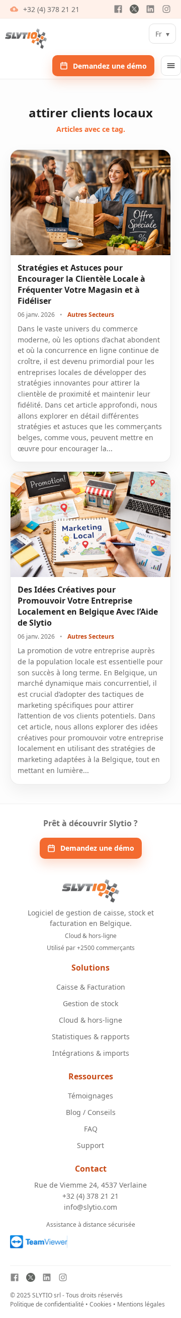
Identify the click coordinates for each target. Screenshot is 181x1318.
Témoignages (90, 1095)
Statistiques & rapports (91, 1036)
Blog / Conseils (91, 1112)
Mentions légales (141, 1304)
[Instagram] (166, 9)
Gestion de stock (90, 1003)
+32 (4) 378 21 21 (51, 9)
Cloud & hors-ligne (90, 1020)
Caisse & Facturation (90, 987)
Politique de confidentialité (47, 1304)
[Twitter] (134, 9)
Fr (162, 34)
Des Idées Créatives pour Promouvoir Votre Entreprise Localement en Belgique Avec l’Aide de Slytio (88, 606)
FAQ (91, 1129)
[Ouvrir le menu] (171, 66)
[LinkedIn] (150, 9)
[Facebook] (118, 9)
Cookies (100, 1304)
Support (90, 1145)
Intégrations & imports (90, 1053)
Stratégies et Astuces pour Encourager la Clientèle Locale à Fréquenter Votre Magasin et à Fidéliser (81, 284)
